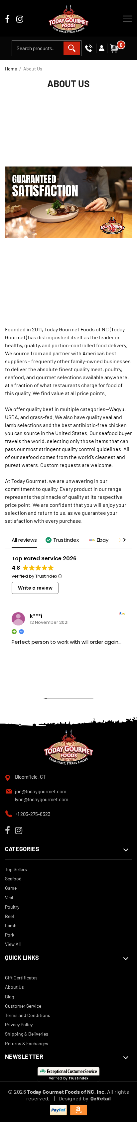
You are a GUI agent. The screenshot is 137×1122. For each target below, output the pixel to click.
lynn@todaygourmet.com (41, 799)
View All (13, 944)
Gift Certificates (21, 977)
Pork (9, 935)
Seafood (13, 878)
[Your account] (101, 48)
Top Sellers (16, 869)
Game (11, 888)
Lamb (11, 925)
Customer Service (23, 1006)
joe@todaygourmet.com (40, 791)
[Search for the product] (72, 48)
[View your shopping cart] (114, 47)
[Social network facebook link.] (7, 20)
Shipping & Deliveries (26, 1034)
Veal (9, 897)
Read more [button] (24, 681)
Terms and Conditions (27, 1015)
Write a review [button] (35, 588)
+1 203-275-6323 (33, 814)
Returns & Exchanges (26, 1043)
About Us (14, 987)
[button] (63, 540)
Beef (9, 916)
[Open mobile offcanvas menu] (127, 18)
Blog (9, 996)
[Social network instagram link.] (19, 20)
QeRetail (100, 1098)
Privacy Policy (19, 1024)
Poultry (12, 907)
